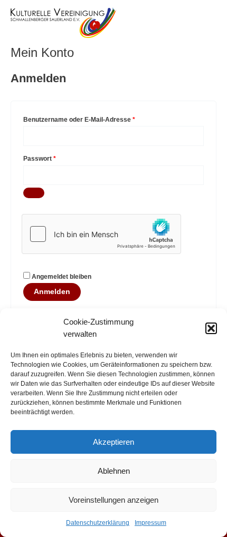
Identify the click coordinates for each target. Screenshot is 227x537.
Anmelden (52, 292)
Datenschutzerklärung (97, 522)
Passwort (57, 157)
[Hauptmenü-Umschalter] (206, 22)
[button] (211, 328)
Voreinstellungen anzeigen (113, 499)
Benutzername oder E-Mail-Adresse (97, 118)
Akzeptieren (113, 441)
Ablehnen (114, 470)
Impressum (150, 522)
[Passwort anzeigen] (33, 193)
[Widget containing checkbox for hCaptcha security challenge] (101, 234)
